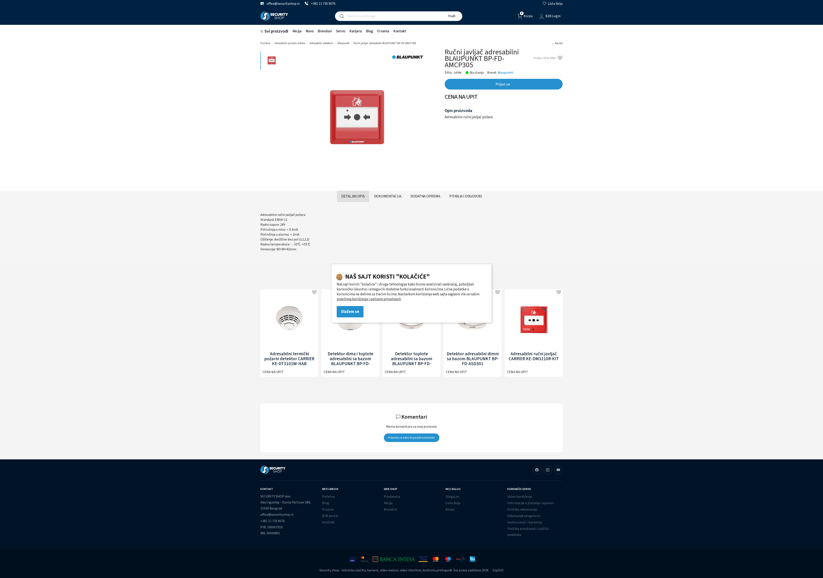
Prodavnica (392, 496)
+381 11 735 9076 (322, 3)
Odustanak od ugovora (523, 516)
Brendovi (325, 31)
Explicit (498, 570)
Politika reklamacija (522, 509)
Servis (340, 31)
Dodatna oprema (425, 196)
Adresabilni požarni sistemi (290, 43)
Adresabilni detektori (321, 43)
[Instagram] (547, 470)
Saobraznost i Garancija (524, 522)
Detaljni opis (353, 196)
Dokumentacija (387, 196)
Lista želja (453, 503)
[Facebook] (537, 470)
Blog (369, 31)
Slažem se (350, 312)
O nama (383, 31)
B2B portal (330, 516)
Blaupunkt (343, 43)
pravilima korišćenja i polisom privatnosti (369, 299)
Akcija (297, 31)
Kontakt (399, 31)
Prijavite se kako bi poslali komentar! (411, 438)
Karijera (356, 31)
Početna (265, 43)
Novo (310, 31)
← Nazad (557, 43)
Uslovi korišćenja (519, 496)
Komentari (413, 417)
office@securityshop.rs (283, 3)
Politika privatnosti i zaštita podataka (528, 531)
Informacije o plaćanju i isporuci (530, 503)
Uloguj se (452, 496)
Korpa (450, 509)
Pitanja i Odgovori (465, 196)
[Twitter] (558, 470)
